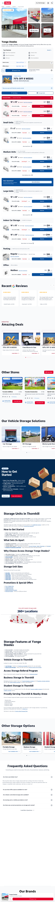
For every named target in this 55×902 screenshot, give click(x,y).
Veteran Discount (9, 588)
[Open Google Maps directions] (51, 70)
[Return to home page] (7, 3)
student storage (7, 690)
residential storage (36, 525)
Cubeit (38, 546)
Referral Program (9, 591)
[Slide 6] (30, 83)
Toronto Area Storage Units (21, 711)
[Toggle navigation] (3, 3)
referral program (33, 674)
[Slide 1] (24, 83)
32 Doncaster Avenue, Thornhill (15, 896)
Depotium (42, 546)
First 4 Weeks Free (9, 586)
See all (48, 50)
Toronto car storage (22, 666)
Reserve (42, 106)
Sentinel (49, 546)
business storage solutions (44, 681)
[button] (14, 23)
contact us (24, 709)
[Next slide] (52, 79)
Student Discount (9, 589)
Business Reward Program (11, 590)
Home (3, 7)
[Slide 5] (29, 83)
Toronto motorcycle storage (34, 667)
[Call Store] (3, 70)
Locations (8, 7)
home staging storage (15, 682)
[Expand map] (51, 63)
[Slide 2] (25, 83)
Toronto (14, 7)
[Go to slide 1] (25, 357)
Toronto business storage (28, 681)
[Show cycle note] (51, 88)
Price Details (49, 104)
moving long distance (29, 526)
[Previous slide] (3, 79)
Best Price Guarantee (28, 102)
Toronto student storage (36, 689)
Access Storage (32, 546)
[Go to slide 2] (26, 357)
